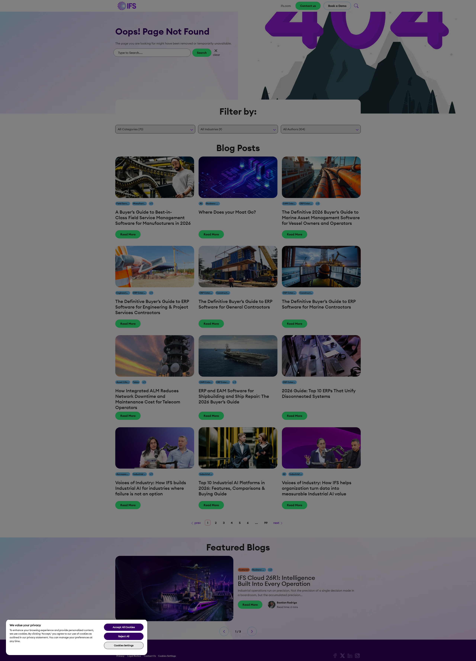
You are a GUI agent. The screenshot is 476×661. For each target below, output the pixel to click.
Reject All (123, 636)
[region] (76, 637)
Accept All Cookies (124, 627)
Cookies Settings (124, 645)
